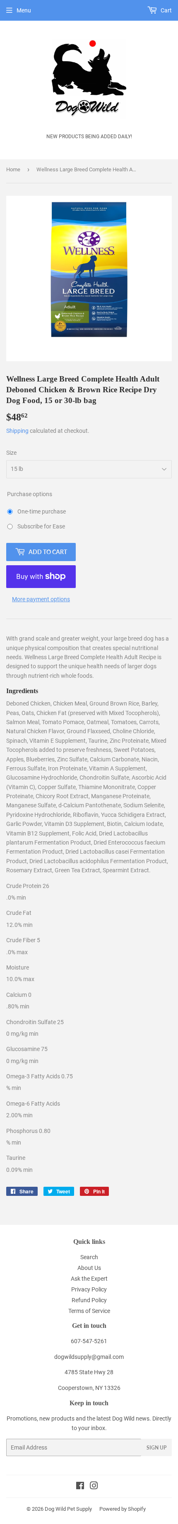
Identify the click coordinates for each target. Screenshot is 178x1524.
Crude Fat (19, 913)
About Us (89, 1268)
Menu (24, 10)
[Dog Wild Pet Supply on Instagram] (94, 1486)
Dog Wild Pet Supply (68, 1509)
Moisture (18, 967)
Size (11, 452)
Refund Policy (89, 1300)
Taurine (16, 1157)
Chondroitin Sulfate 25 (35, 1022)
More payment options (41, 599)
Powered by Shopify (122, 1509)
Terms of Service (89, 1311)
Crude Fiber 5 (23, 940)
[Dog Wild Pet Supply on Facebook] (80, 1486)
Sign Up (156, 1448)
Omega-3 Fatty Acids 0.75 (39, 1076)
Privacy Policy (89, 1289)
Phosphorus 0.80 (28, 1131)
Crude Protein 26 (27, 886)
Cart (165, 10)
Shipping (17, 430)
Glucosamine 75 (27, 1049)
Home (13, 169)
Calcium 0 (18, 994)
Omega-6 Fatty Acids (33, 1103)
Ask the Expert (89, 1278)
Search (89, 1257)
